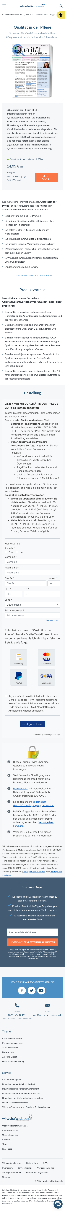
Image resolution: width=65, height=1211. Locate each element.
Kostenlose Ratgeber (12, 1079)
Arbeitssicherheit (10, 1047)
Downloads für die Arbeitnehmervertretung (22, 1098)
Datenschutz (8, 1052)
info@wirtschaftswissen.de (47, 1015)
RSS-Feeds (7, 1148)
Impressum (7, 1167)
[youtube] (41, 990)
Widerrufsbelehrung (11, 1163)
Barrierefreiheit (25, 1167)
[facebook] (22, 990)
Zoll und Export (9, 1056)
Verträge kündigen (45, 1167)
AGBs (45, 1163)
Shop (28, 14)
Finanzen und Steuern (12, 1038)
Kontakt (6, 1139)
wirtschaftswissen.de (12, 14)
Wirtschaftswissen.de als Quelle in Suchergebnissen (26, 1107)
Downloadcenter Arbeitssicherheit (18, 1084)
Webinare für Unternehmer (15, 1102)
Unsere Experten (10, 1135)
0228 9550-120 (17, 1015)
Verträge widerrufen (11, 1172)
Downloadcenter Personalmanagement (20, 1088)
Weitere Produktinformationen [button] (32, 275)
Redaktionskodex (10, 1130)
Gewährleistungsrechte (37, 1172)
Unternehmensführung (13, 1061)
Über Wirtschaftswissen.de (15, 1125)
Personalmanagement (12, 1043)
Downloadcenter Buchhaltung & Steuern (21, 1093)
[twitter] (32, 990)
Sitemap (6, 1177)
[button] (61, 15)
